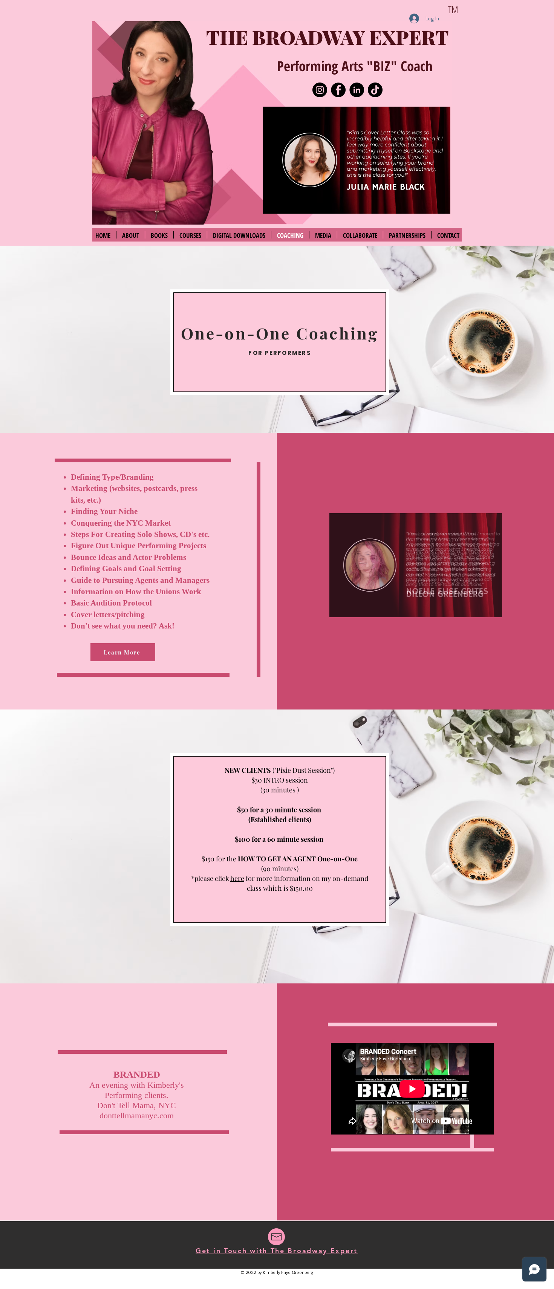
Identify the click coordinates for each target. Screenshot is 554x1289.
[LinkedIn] (356, 90)
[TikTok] (375, 90)
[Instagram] (319, 90)
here (237, 878)
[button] (356, 160)
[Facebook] (338, 90)
